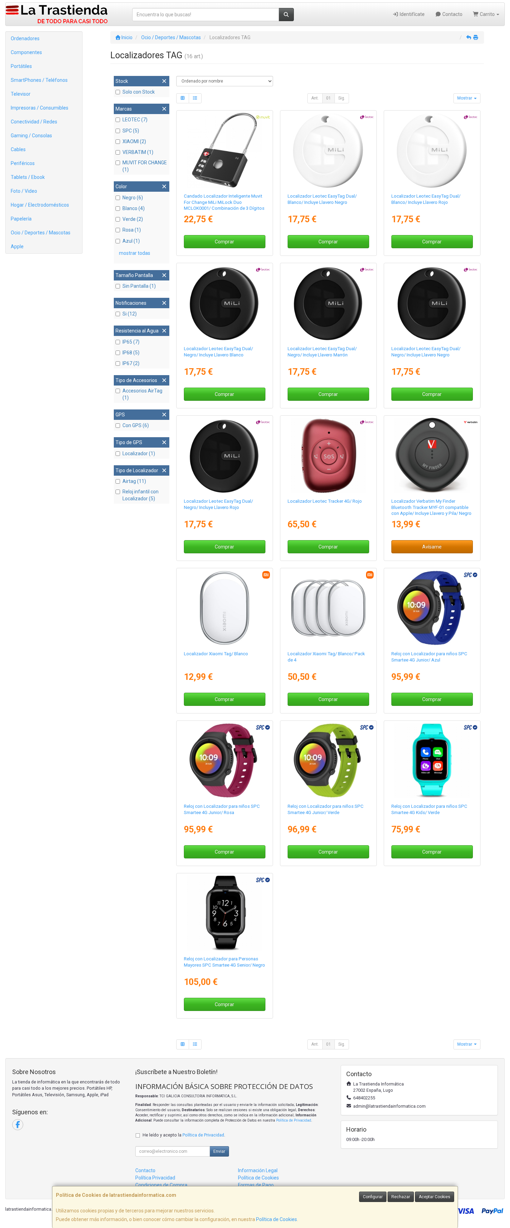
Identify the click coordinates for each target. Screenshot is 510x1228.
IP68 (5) (130, 352)
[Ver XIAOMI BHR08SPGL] (224, 608)
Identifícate (412, 14)
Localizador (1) (138, 453)
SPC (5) (130, 130)
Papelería (21, 219)
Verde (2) (132, 219)
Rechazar (400, 1196)
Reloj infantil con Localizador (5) (140, 495)
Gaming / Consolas (31, 135)
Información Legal (258, 1170)
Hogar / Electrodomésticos (40, 205)
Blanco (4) (133, 208)
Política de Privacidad (293, 1120)
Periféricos (23, 163)
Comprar (224, 241)
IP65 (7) (130, 342)
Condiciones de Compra (161, 1185)
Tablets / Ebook (28, 177)
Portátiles (21, 66)
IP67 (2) (130, 363)
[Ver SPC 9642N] (224, 913)
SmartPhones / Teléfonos (39, 80)
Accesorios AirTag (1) (142, 394)
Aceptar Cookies (434, 1196)
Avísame (432, 547)
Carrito (487, 14)
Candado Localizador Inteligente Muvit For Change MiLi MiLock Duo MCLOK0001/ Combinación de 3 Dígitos (224, 202)
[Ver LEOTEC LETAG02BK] (432, 303)
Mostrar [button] (465, 98)
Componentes (26, 52)
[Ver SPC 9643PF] (224, 760)
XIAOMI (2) (134, 141)
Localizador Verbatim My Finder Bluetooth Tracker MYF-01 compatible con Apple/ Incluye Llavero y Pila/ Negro (431, 507)
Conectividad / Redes (34, 121)
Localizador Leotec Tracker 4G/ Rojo (325, 501)
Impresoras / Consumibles (39, 108)
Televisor (21, 94)
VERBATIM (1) (137, 152)
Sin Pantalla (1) (139, 286)
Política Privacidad (155, 1178)
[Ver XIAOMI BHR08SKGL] (328, 608)
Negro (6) (132, 197)
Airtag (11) (134, 481)
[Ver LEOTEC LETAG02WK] (328, 150)
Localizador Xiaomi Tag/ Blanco (216, 653)
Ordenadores (25, 38)
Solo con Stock (138, 92)
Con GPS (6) (135, 425)
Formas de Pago (256, 1185)
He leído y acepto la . (184, 1135)
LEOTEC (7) (134, 119)
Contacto (451, 14)
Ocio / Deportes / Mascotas (40, 232)
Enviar (219, 1151)
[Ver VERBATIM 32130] (432, 455)
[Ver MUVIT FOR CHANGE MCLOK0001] (224, 150)
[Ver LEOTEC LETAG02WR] (432, 150)
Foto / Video (24, 191)
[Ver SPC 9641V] (432, 760)
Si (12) (129, 314)
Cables (18, 149)
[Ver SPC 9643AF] (432, 608)
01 (328, 98)
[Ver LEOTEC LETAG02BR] (224, 455)
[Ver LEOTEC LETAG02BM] (328, 303)
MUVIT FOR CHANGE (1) (144, 166)
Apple (17, 246)
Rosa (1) (131, 230)
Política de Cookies (276, 1219)
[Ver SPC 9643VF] (328, 760)
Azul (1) (131, 241)
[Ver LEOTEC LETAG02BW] (224, 303)
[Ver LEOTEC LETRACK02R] (328, 455)
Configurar (373, 1196)
